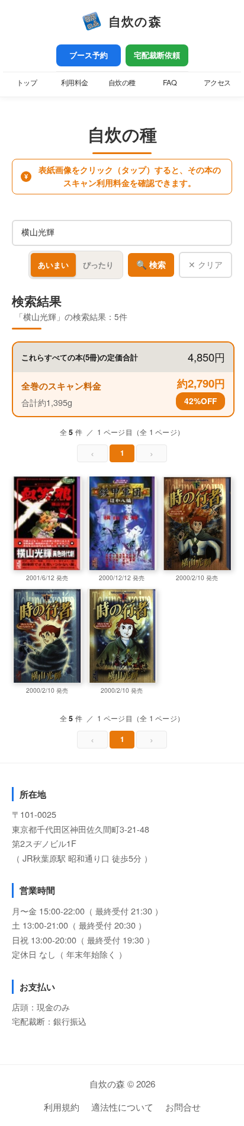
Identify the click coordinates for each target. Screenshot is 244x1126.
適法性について (122, 1107)
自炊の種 (122, 82)
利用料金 (74, 82)
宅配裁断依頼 (157, 55)
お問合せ (183, 1107)
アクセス (217, 82)
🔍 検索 (151, 265)
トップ (27, 82)
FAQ (170, 82)
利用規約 (61, 1107)
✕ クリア (205, 264)
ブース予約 (89, 55)
